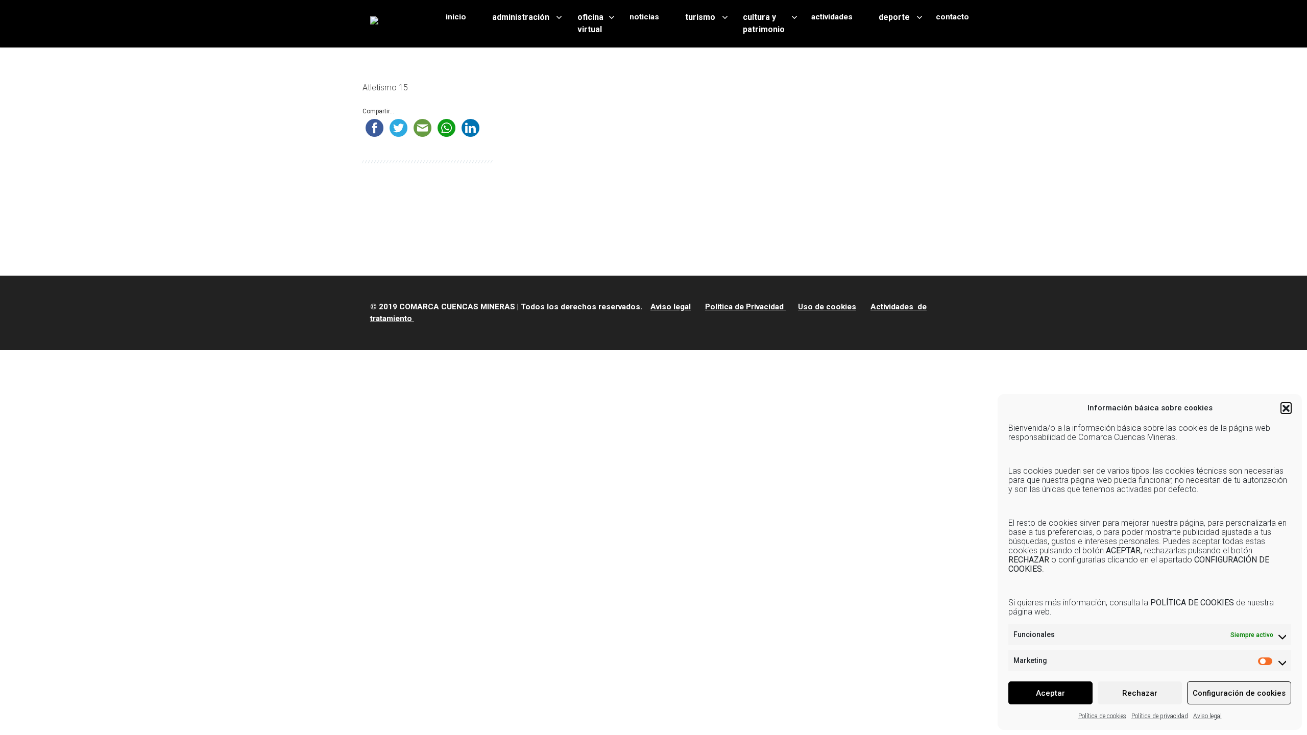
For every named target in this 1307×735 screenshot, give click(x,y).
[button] (1286, 408)
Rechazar (1139, 693)
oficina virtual (590, 23)
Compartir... (378, 111)
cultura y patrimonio (764, 23)
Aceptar (1050, 693)
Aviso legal (1207, 716)
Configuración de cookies (1239, 693)
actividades (832, 16)
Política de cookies (1102, 716)
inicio (456, 16)
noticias (644, 16)
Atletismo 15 (385, 87)
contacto (952, 16)
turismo (700, 17)
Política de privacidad (1159, 716)
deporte (894, 17)
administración (520, 17)
